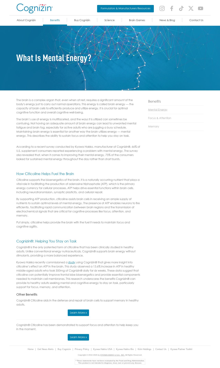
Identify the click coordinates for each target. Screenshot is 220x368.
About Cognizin (26, 20)
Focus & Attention (159, 118)
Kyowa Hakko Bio (125, 349)
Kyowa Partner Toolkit (181, 349)
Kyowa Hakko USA (103, 349)
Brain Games (137, 20)
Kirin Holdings (145, 349)
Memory (153, 126)
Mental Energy (157, 109)
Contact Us (196, 20)
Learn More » (78, 312)
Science (109, 20)
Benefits (55, 20)
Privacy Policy (82, 349)
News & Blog (167, 20)
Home (31, 349)
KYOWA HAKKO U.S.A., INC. (112, 355)
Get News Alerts (45, 349)
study (71, 262)
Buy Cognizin (82, 20)
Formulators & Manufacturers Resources (125, 8)
